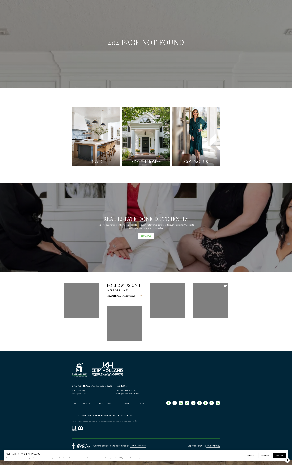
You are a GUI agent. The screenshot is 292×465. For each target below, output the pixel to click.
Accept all (279, 455)
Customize (265, 455)
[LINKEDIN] (181, 403)
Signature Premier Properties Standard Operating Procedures (109, 415)
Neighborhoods (106, 404)
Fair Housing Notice (79, 415)
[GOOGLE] (205, 403)
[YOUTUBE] (199, 403)
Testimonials (125, 404)
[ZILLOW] (218, 403)
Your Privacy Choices (146, 462)
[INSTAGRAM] (174, 403)
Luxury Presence (138, 445)
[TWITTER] (211, 403)
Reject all (251, 455)
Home (74, 404)
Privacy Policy (213, 446)
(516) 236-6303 (78, 391)
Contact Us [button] (146, 236)
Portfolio (87, 404)
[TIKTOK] (187, 403)
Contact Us (143, 404)
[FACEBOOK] (168, 403)
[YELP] (193, 403)
